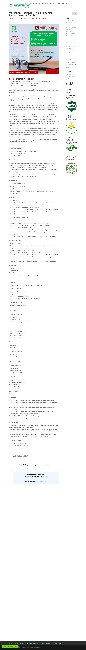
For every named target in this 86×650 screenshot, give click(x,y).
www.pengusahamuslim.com (28, 191)
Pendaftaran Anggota (48, 3)
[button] (10, 646)
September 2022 (70, 62)
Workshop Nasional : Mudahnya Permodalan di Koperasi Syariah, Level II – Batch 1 (71, 31)
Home (26, 3)
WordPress (37, 647)
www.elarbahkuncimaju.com (41, 223)
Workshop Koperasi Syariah (31, 18)
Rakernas (68, 74)
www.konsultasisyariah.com (46, 191)
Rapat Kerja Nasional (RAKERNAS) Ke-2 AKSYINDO (71, 23)
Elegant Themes (21, 647)
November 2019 (70, 64)
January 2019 (69, 67)
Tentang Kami (34, 3)
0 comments (43, 18)
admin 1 (12, 18)
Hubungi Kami (28, 7)
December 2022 (70, 59)
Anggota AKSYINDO (63, 3)
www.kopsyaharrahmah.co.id (44, 203)
